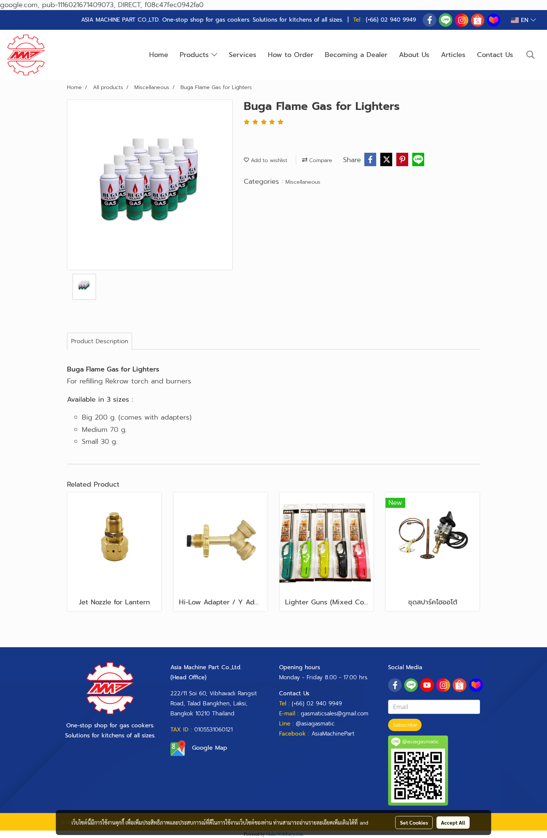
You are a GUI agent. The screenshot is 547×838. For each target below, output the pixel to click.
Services (242, 55)
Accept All (453, 822)
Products (195, 55)
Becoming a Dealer (356, 55)
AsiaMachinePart (332, 734)
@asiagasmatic (315, 724)
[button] (530, 55)
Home (158, 55)
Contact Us (495, 55)
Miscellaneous (302, 182)
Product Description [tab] (99, 341)
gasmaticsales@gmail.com (334, 713)
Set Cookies (414, 822)
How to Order (290, 55)
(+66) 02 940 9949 (391, 20)
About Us (414, 55)
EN (525, 20)
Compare (319, 160)
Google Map (209, 747)
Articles (453, 55)
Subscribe (405, 725)
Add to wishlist (268, 160)
